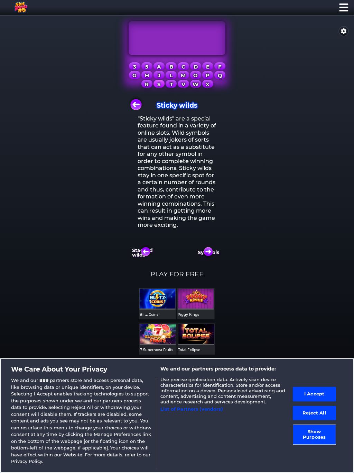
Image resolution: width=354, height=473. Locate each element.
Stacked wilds (144, 253)
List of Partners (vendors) (191, 409)
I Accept (314, 393)
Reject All (314, 413)
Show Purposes (314, 434)
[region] (177, 415)
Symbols (210, 252)
